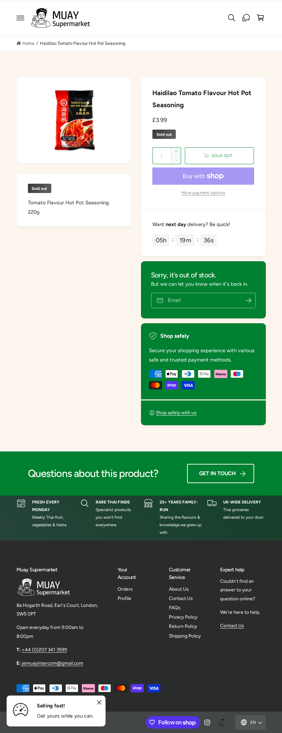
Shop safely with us (176, 412)
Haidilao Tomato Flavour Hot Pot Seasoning (83, 43)
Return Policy (183, 626)
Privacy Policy (183, 617)
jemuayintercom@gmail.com (52, 663)
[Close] (99, 702)
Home (28, 43)
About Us (178, 589)
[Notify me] (248, 301)
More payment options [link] (203, 192)
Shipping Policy (185, 636)
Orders (125, 589)
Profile (124, 598)
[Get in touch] (246, 18)
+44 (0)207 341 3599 (44, 649)
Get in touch (217, 473)
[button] (20, 18)
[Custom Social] (221, 722)
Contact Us (181, 598)
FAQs (174, 607)
